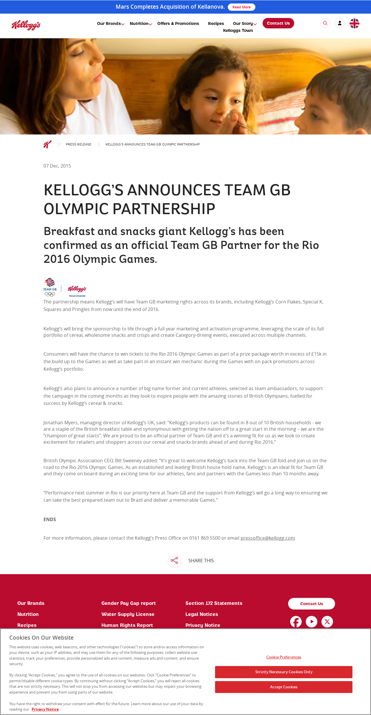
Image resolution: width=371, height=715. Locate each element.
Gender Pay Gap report (128, 603)
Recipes (216, 24)
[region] (185, 671)
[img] (26, 25)
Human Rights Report (127, 625)
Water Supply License (127, 614)
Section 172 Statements (214, 603)
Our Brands (109, 24)
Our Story (243, 24)
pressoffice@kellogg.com (268, 538)
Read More (241, 7)
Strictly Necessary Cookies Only (283, 671)
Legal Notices (202, 614)
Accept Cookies (283, 686)
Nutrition (139, 24)
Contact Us (278, 23)
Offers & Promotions (178, 24)
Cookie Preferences (283, 657)
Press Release (78, 144)
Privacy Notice (203, 625)
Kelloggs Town (238, 31)
